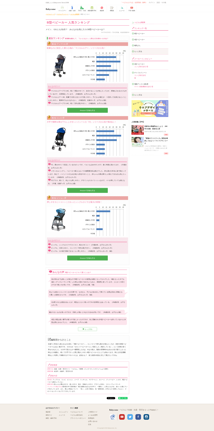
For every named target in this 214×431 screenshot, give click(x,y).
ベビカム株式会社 (76, 415)
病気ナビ (49, 415)
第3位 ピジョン (58, 198)
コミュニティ (63, 412)
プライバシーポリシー (78, 418)
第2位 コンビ (57, 118)
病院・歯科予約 (51, 418)
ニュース (62, 415)
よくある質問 (92, 415)
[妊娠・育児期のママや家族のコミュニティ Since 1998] (51, 8)
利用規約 (91, 418)
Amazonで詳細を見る (87, 110)
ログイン (152, 2)
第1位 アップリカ (59, 44)
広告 (89, 424)
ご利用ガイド (92, 412)
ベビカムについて (76, 412)
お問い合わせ (92, 421)
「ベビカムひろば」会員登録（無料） (134, 2)
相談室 (48, 412)
